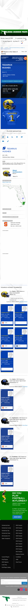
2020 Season (19, 535)
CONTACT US (15, 603)
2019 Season (19, 538)
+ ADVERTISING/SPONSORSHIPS (19, 598)
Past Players (5, 559)
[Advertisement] (14, 15)
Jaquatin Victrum (23, 301)
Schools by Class (6, 533)
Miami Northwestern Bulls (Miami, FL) (17, 47)
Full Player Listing (6, 567)
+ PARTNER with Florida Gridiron (19, 600)
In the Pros (4, 564)
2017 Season (19, 543)
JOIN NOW (17, 517)
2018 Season (19, 541)
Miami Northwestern (7, 70)
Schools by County (6, 528)
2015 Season (19, 549)
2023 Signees (5, 562)
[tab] (3, 137)
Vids (3, 317)
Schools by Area (6, 525)
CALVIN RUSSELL (5, 335)
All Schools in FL (6, 535)
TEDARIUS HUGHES (5, 312)
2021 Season (19, 533)
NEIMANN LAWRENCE (5, 359)
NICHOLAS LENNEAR (19, 312)
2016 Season (19, 546)
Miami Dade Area (7, 182)
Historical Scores (20, 554)
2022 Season (19, 530)
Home (2, 47)
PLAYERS (6, 47)
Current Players (5, 556)
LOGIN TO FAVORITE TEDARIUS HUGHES (12, 81)
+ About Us (19, 597)
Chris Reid (24, 386)
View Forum (19, 562)
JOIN (17, 559)
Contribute (18, 556)
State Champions (6, 538)
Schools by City (5, 530)
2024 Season (19, 525)
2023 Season (19, 528)
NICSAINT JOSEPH (19, 335)
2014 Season (19, 551)
